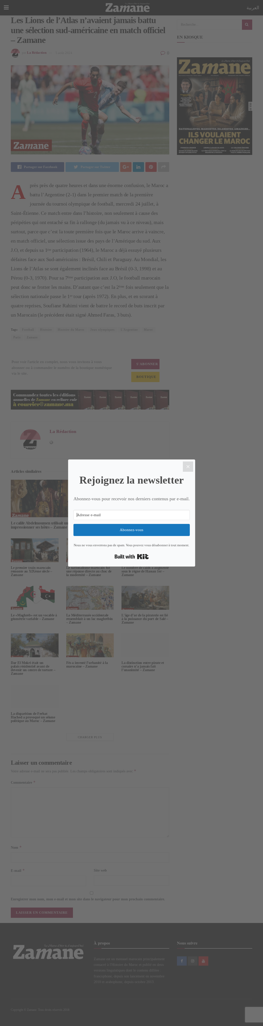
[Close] (188, 466)
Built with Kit (132, 556)
